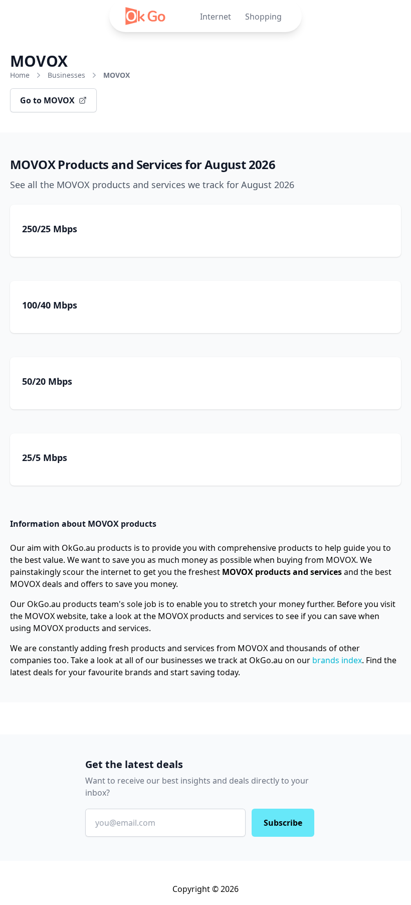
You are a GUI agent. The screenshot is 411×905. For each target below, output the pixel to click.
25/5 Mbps (44, 457)
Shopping (263, 16)
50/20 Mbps (47, 381)
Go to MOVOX (47, 100)
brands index (337, 660)
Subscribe (283, 822)
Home (20, 75)
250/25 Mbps (49, 229)
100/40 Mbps (49, 305)
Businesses (66, 75)
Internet (215, 16)
